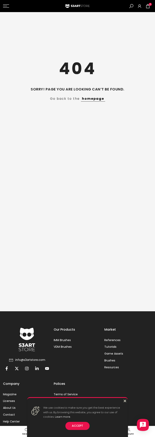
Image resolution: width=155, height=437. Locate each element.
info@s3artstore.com (30, 360)
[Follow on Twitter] (17, 368)
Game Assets (113, 354)
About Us (9, 408)
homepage (93, 98)
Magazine (10, 394)
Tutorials (110, 347)
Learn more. (63, 416)
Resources (111, 367)
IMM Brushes (62, 340)
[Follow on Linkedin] (37, 368)
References (112, 340)
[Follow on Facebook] (7, 368)
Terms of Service (66, 394)
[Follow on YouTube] (47, 368)
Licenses (9, 401)
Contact (9, 415)
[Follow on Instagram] (27, 368)
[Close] (125, 401)
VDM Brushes (63, 347)
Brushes (109, 360)
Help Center (11, 422)
